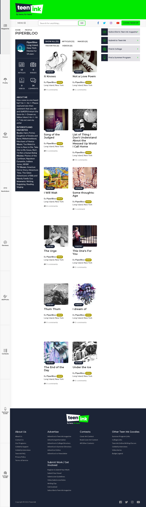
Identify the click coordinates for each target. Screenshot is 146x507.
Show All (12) (52, 41)
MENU (21, 23)
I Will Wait (50, 192)
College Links (117, 440)
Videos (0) (67, 46)
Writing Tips (52, 483)
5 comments (52, 151)
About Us (18, 436)
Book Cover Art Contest (89, 440)
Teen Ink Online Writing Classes (124, 443)
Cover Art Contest (87, 436)
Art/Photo (5, 300)
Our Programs (20, 443)
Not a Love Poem (84, 76)
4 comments (80, 90)
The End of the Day (54, 369)
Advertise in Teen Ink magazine (59, 436)
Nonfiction (5, 191)
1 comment (80, 209)
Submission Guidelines (56, 476)
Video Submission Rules (56, 480)
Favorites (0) (52, 46)
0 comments (81, 267)
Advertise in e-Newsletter (57, 453)
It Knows (50, 76)
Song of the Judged (52, 136)
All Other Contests (87, 443)
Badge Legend (117, 453)
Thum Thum (52, 309)
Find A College (115, 49)
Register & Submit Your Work (58, 470)
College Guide (5, 476)
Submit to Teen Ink (117, 40)
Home (18, 30)
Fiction (5, 137)
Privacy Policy (20, 457)
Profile (28, 30)
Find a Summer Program (120, 57)
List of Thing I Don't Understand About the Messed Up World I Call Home (85, 140)
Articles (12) (68, 41)
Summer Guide (5, 412)
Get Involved (52, 487)
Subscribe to (123, 32)
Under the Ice (82, 367)
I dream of (80, 309)
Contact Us (19, 440)
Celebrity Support (21, 447)
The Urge (50, 251)
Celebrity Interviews (23, 450)
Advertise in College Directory (58, 443)
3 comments (52, 264)
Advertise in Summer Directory (59, 447)
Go (81, 23)
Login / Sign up (130, 23)
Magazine (5, 29)
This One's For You (82, 252)
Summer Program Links (121, 436)
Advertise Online (54, 450)
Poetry (5, 83)
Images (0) (83, 41)
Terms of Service (21, 460)
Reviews (5, 245)
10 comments (81, 160)
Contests (5, 354)
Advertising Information (56, 440)
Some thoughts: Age (83, 194)
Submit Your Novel (54, 473)
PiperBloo (51, 82)
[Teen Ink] (29, 9)
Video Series (117, 450)
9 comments (52, 90)
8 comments (52, 206)
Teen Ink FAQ (20, 453)
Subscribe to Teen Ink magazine (59, 490)
